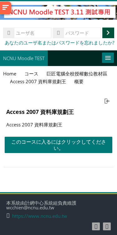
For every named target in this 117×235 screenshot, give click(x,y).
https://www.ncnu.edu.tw (39, 216)
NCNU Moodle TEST (24, 58)
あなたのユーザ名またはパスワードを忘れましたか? (59, 42)
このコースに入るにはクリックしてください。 (58, 144)
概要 (79, 81)
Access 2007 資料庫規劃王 (40, 111)
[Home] (58, 13)
